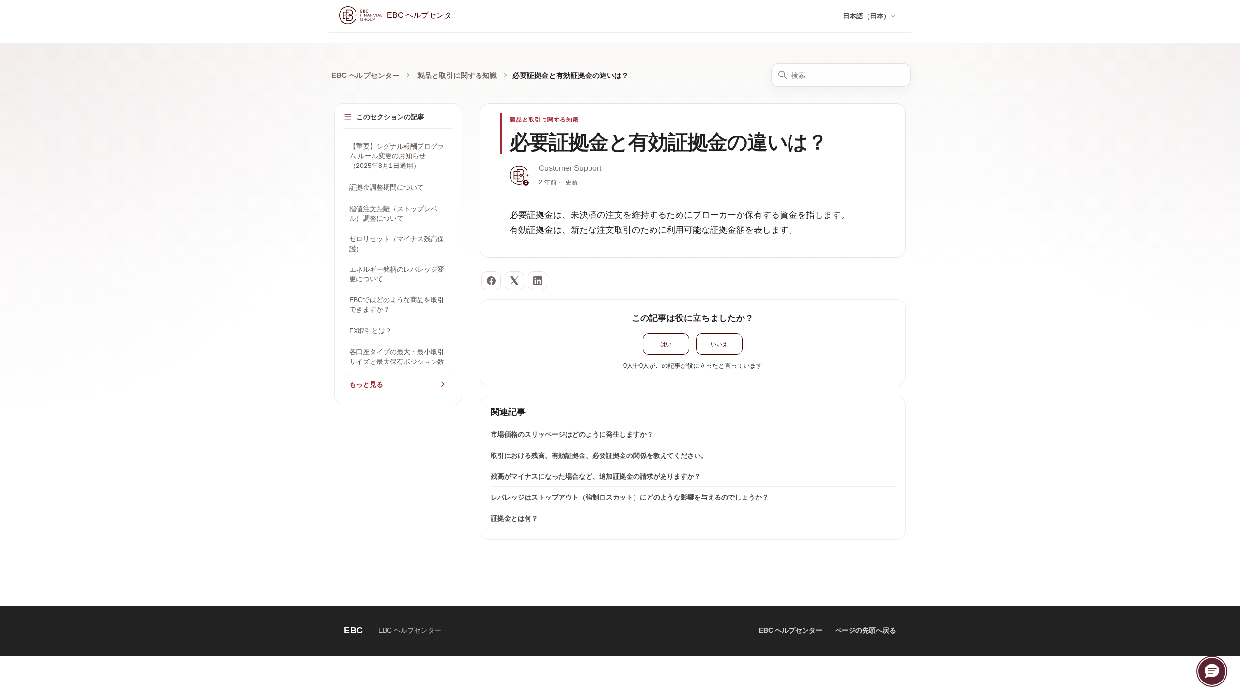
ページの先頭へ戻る (865, 630)
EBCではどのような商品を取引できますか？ (396, 304)
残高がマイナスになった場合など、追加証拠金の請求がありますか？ (596, 476)
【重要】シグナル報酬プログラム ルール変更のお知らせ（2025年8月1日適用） (396, 156)
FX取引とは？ (370, 330)
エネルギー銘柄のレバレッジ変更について (396, 274)
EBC (353, 630)
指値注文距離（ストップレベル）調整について (393, 213)
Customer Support (570, 168)
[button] (1211, 671)
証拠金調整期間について (386, 187)
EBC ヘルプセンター (365, 75)
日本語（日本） (866, 16)
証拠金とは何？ (514, 518)
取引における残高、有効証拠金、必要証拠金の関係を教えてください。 (599, 455)
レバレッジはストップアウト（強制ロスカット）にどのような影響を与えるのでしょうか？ (630, 497)
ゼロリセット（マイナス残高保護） (396, 243)
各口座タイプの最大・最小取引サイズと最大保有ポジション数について (396, 362)
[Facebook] (491, 280)
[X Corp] (514, 280)
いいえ (719, 344)
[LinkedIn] (537, 280)
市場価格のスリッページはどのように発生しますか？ (572, 434)
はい (666, 344)
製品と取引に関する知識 (457, 75)
